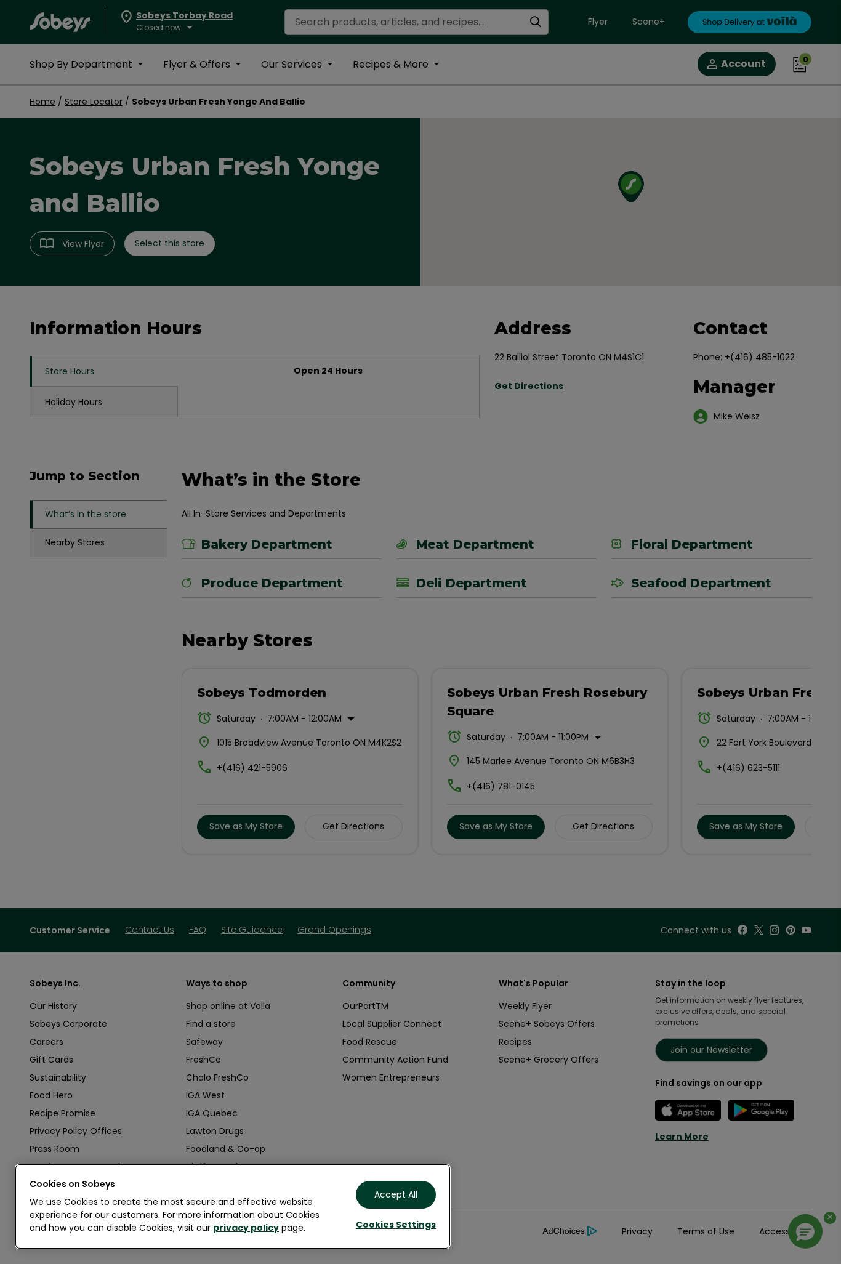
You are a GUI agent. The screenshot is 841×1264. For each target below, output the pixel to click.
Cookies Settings (396, 1224)
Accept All (395, 1194)
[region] (233, 1206)
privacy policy (246, 1228)
